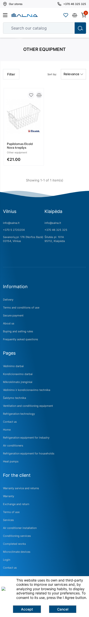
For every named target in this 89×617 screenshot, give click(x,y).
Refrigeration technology (19, 413)
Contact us (10, 421)
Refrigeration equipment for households (28, 453)
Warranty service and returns (21, 488)
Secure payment (13, 315)
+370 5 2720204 (14, 230)
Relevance (72, 74)
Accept (27, 609)
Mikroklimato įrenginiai (17, 382)
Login (6, 559)
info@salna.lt (11, 223)
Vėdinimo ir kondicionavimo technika (26, 390)
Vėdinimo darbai (13, 366)
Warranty (8, 496)
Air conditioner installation (20, 528)
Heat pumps (11, 461)
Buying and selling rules (18, 331)
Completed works (14, 544)
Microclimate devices (16, 551)
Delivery (8, 299)
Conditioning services (17, 536)
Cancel (62, 609)
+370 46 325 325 (55, 230)
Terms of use (11, 512)
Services (8, 520)
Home (7, 429)
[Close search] (67, 28)
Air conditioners (13, 445)
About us (8, 323)
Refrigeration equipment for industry (26, 437)
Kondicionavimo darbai (18, 374)
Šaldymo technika (14, 398)
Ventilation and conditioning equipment (28, 406)
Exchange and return (16, 504)
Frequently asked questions (20, 339)
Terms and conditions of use (21, 307)
